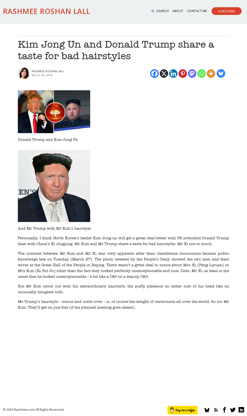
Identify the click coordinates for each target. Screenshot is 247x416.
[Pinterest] (182, 73)
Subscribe (226, 11)
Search (162, 11)
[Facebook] (154, 73)
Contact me (197, 11)
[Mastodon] (192, 73)
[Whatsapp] (201, 73)
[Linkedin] (173, 73)
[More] (211, 73)
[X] (164, 73)
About (177, 11)
